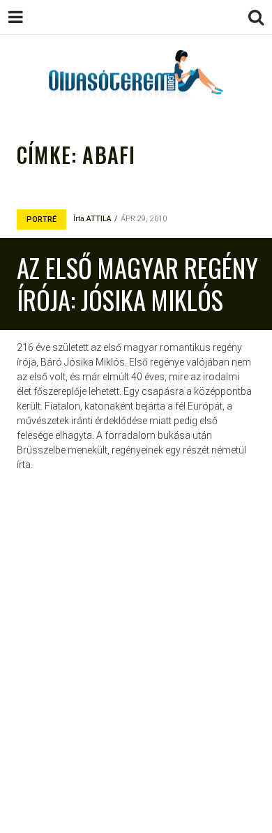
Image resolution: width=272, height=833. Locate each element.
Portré (41, 219)
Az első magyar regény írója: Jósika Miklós (137, 283)
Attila (99, 218)
